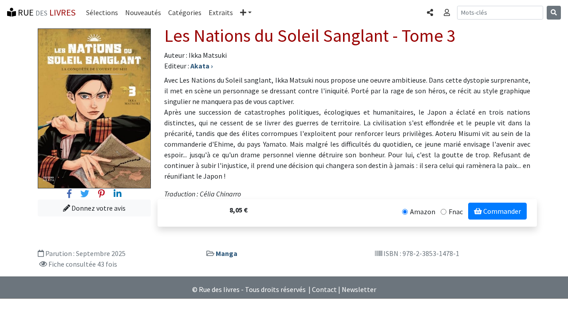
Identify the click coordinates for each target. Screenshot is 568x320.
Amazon (422, 211)
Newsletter (359, 289)
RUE (45, 12)
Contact (324, 289)
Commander (501, 211)
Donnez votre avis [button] (98, 208)
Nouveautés (143, 12)
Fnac (456, 211)
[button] (246, 12)
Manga (226, 253)
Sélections (102, 12)
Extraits (221, 12)
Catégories (184, 12)
